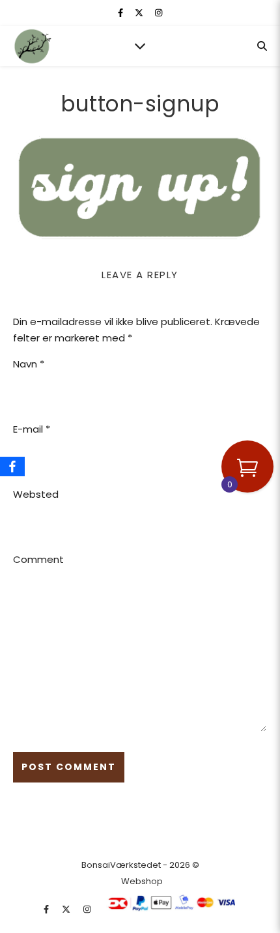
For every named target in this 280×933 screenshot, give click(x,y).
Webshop (142, 881)
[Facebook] (12, 466)
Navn (28, 364)
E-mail (31, 429)
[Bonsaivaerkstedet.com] (32, 46)
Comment (38, 559)
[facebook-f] (121, 13)
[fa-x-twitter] (140, 13)
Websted (36, 494)
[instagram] (158, 13)
